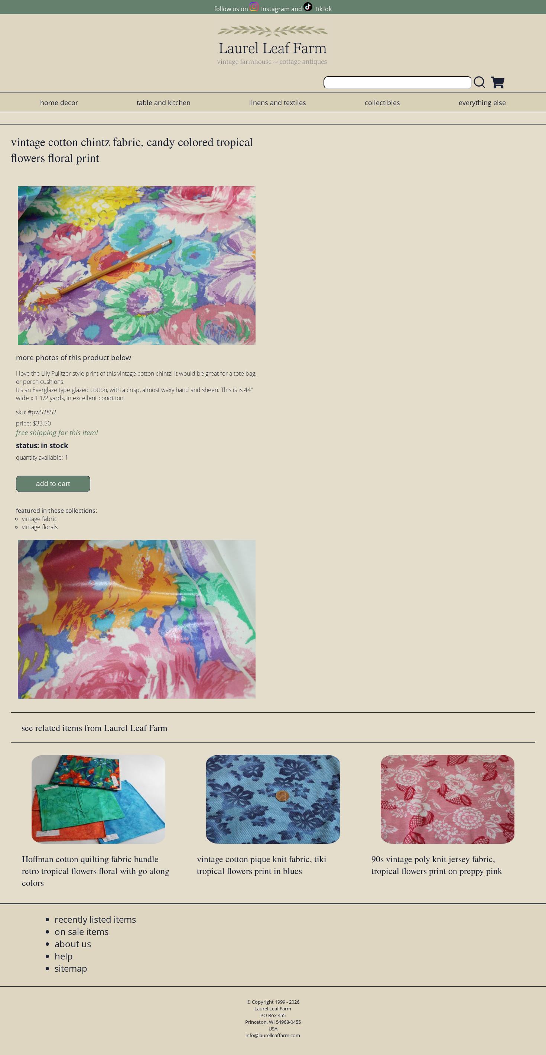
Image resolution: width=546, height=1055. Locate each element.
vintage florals (40, 527)
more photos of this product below (73, 357)
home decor (59, 102)
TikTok (323, 9)
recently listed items (95, 919)
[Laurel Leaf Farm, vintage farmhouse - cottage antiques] (273, 45)
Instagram (275, 9)
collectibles (382, 102)
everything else (482, 102)
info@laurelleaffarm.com (273, 1035)
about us (73, 944)
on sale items (81, 931)
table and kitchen (164, 102)
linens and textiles (277, 102)
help (64, 956)
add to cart (53, 484)
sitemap (71, 968)
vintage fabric (39, 519)
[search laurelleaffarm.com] (481, 82)
